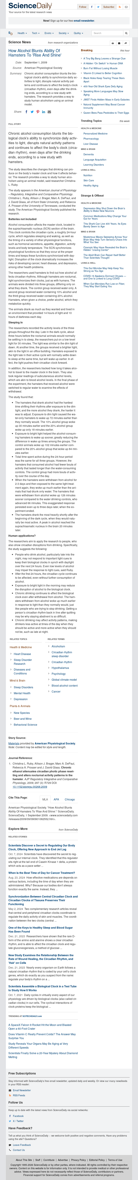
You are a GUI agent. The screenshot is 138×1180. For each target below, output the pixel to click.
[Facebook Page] (91, 6)
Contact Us (19, 1150)
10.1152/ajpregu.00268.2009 (30, 787)
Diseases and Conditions (22, 671)
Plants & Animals (20, 706)
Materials (13, 743)
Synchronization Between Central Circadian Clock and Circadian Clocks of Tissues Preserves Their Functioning (43, 900)
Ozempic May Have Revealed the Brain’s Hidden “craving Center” (105, 249)
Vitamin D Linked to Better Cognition (102, 73)
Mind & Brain (17, 680)
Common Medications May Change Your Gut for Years (105, 217)
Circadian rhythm (62, 662)
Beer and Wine (23, 719)
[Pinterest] (38, 112)
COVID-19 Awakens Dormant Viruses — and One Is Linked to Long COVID (104, 277)
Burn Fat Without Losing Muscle (100, 68)
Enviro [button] (48, 33)
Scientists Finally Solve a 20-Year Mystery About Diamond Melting (43, 1055)
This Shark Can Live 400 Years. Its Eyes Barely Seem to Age (104, 225)
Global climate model (64, 680)
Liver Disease (90, 143)
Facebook (18, 1116)
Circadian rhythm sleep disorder (62, 654)
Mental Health (22, 693)
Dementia (88, 154)
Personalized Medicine (95, 133)
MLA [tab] (45, 799)
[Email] (49, 112)
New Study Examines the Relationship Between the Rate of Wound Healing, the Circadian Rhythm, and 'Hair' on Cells (41, 959)
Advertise (63, 1160)
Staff (37, 1160)
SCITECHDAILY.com (32, 1016)
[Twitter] (32, 112)
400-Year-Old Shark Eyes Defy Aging (103, 86)
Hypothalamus (60, 668)
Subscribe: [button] (109, 6)
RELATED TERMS (56, 639)
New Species (22, 713)
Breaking (87, 50)
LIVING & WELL (88, 169)
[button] (113, 43)
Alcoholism (58, 646)
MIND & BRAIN (88, 149)
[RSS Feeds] (119, 6)
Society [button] (63, 33)
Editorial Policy (97, 1160)
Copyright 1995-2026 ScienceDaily (29, 1164)
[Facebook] (26, 112)
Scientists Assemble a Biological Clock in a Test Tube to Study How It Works (42, 988)
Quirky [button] (77, 33)
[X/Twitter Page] (98, 6)
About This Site (24, 1160)
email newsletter (84, 20)
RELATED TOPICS (18, 639)
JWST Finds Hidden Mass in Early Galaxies (106, 99)
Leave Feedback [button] (22, 1145)
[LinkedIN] (44, 112)
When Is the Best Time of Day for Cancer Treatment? (41, 873)
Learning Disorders (93, 164)
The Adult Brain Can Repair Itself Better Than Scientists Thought (104, 256)
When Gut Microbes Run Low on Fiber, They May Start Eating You (104, 285)
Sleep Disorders (23, 687)
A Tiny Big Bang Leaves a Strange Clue (104, 58)
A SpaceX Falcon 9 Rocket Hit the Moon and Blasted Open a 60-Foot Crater (39, 1027)
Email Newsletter (22, 1090)
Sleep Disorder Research (23, 662)
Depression (21, 699)
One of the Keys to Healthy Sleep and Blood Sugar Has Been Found (40, 929)
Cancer (56, 691)
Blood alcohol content (65, 685)
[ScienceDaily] (30, 6)
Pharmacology (91, 138)
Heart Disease (22, 654)
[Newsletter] (126, 6)
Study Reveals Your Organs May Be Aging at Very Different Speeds (38, 1045)
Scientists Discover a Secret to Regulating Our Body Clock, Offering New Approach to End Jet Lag (41, 847)
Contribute (49, 1160)
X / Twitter (18, 1121)
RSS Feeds (19, 1095)
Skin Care (88, 180)
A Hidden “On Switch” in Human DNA (103, 63)
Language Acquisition (94, 159)
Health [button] (21, 33)
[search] (126, 33)
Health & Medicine (21, 647)
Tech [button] (35, 33)
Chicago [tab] (70, 799)
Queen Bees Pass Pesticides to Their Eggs (106, 112)
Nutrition (87, 175)
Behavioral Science (25, 725)
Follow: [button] (83, 6)
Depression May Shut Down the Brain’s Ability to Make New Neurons (104, 209)
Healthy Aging (90, 185)
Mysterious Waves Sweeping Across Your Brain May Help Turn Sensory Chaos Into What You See (105, 239)
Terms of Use (115, 1160)
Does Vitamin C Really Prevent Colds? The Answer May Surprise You (42, 1036)
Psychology (59, 674)
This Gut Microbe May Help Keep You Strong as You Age (103, 269)
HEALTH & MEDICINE (91, 128)
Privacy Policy (78, 1160)
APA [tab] (56, 799)
